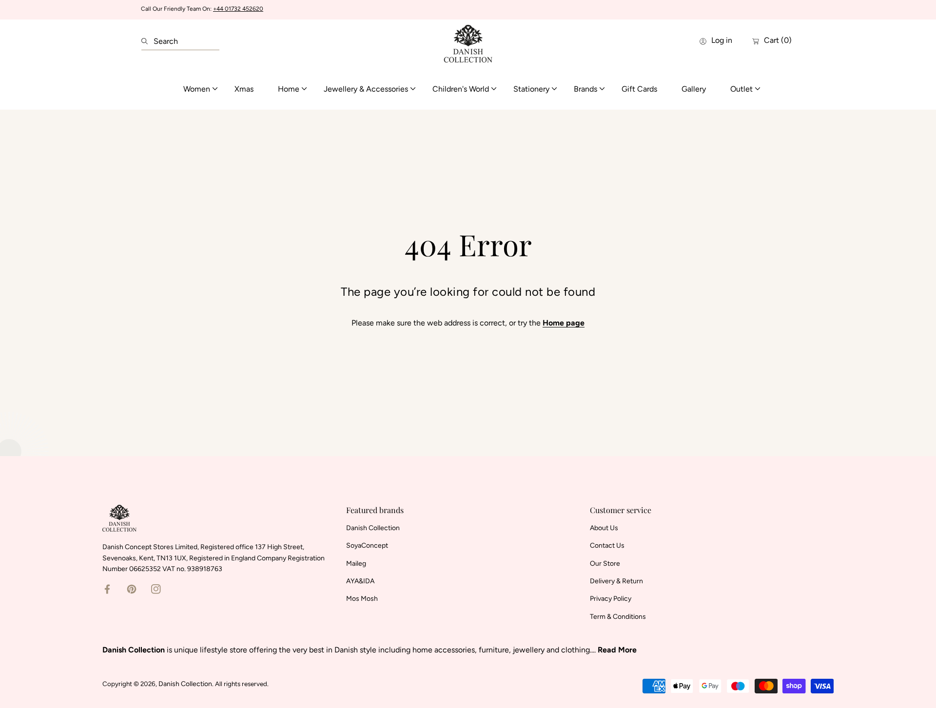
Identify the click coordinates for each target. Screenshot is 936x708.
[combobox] (180, 41)
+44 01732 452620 (238, 8)
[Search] (147, 41)
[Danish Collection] (468, 41)
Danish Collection (185, 684)
